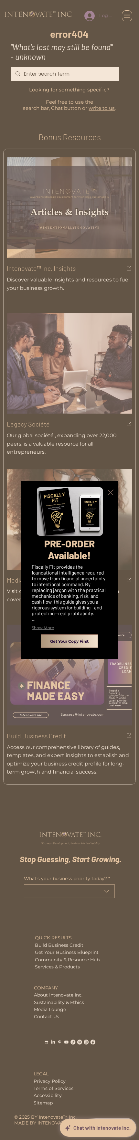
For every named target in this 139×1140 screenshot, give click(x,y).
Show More (43, 627)
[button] (110, 493)
